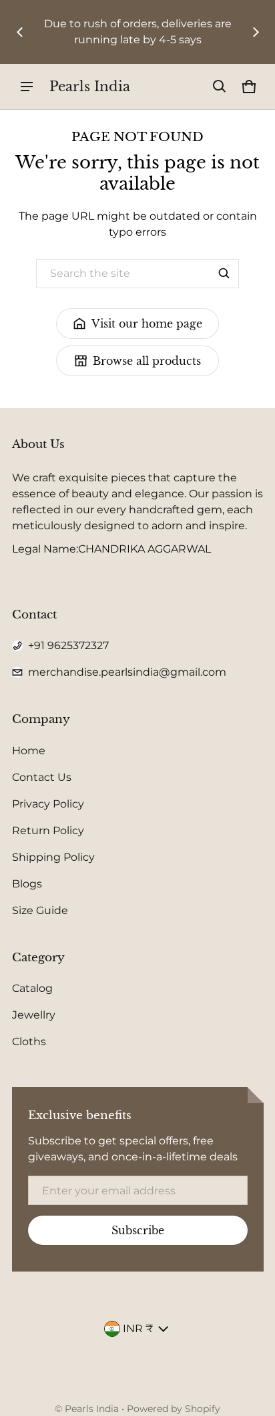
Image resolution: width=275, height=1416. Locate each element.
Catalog (32, 988)
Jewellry (33, 1015)
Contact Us (41, 777)
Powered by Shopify (173, 1408)
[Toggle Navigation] (26, 86)
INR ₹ (138, 1328)
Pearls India (92, 1408)
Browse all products (147, 360)
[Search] (224, 273)
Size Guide (40, 910)
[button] (219, 86)
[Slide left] (20, 32)
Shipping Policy (53, 857)
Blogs (27, 883)
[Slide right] (256, 32)
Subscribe (137, 1230)
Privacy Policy (48, 804)
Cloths (29, 1041)
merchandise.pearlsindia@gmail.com (127, 672)
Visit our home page (146, 323)
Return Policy (48, 830)
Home (28, 750)
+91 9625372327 (68, 645)
